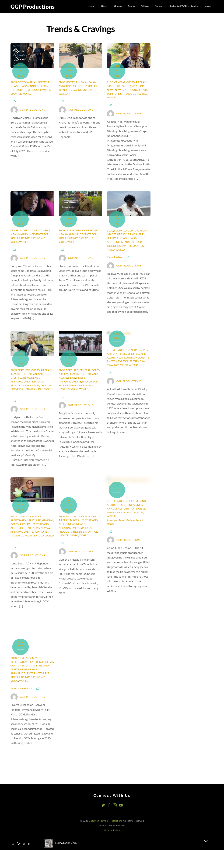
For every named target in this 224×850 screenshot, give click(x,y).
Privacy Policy (112, 810)
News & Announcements (35, 86)
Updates (15, 93)
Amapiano (112, 520)
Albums (117, 6)
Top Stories (17, 90)
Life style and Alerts (130, 86)
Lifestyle (44, 82)
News (208, 6)
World (26, 93)
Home (91, 6)
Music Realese (114, 257)
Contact (159, 6)
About (103, 6)
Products (17, 385)
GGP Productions (32, 109)
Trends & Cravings (38, 90)
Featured (120, 230)
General (119, 82)
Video (14, 242)
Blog (13, 82)
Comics (22, 516)
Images (111, 86)
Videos (145, 6)
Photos (39, 381)
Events (131, 6)
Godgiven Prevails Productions (105, 800)
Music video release (21, 668)
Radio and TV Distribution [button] (184, 6)
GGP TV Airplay (27, 82)
